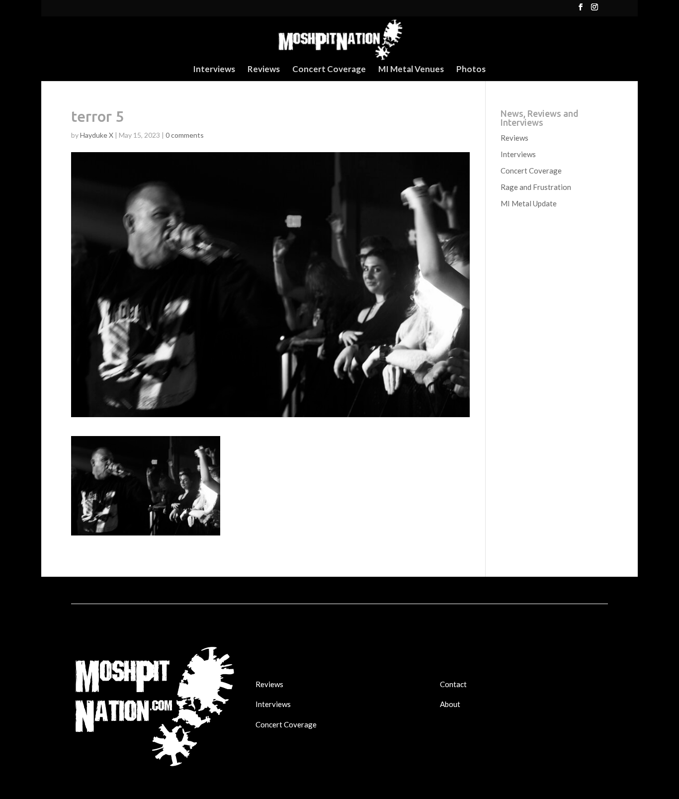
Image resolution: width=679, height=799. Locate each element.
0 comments (185, 135)
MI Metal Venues (411, 70)
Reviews (264, 70)
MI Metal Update (529, 203)
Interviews (214, 70)
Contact (453, 684)
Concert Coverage (329, 70)
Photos (471, 70)
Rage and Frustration (536, 186)
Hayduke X (96, 135)
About (450, 704)
